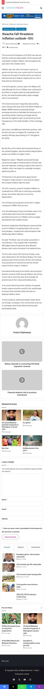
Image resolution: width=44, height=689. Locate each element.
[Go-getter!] (32, 415)
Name (4, 500)
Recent (21, 547)
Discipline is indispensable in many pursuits (31, 643)
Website (5, 519)
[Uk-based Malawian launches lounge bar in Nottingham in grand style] (11, 415)
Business (13, 24)
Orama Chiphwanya (11, 44)
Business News (22, 24)
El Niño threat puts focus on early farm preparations (11, 628)
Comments (35, 547)
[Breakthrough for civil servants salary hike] (8, 557)
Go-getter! (27, 423)
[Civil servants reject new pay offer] (8, 577)
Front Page (21, 29)
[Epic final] (11, 440)
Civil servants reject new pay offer (29, 574)
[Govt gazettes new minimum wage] (8, 587)
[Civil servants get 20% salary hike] (8, 567)
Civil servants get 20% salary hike (28, 564)
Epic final (5, 448)
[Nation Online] (15, 8)
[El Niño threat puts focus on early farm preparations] (11, 618)
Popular (7, 547)
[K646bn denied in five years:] (32, 440)
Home (6, 24)
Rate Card (5, 661)
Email (4, 509)
